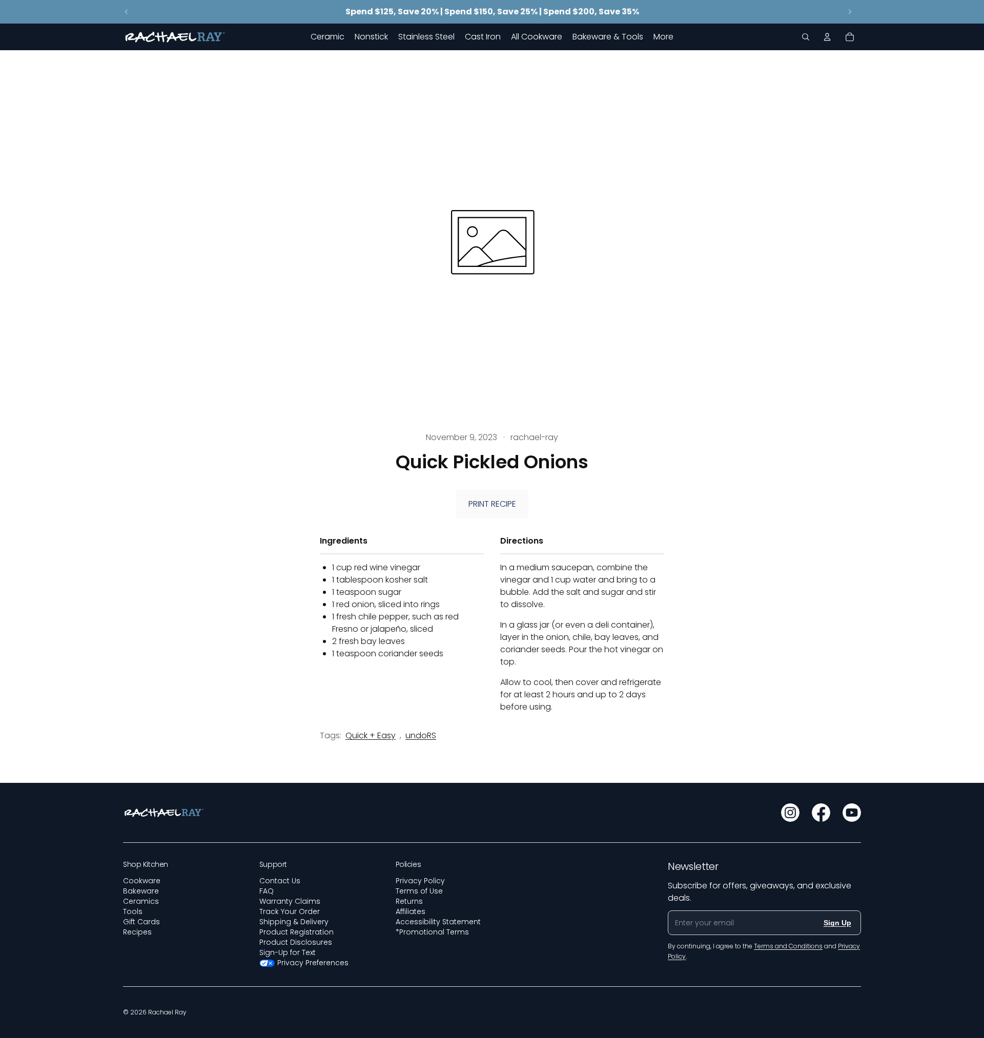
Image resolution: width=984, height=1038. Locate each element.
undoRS (420, 735)
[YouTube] (852, 812)
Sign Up (837, 923)
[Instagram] (790, 812)
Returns (409, 901)
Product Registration (296, 932)
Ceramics (141, 901)
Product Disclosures (295, 942)
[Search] (805, 37)
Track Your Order (289, 911)
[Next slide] (849, 12)
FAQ (266, 891)
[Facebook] (821, 812)
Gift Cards (141, 922)
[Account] (827, 37)
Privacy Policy (420, 881)
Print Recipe (492, 504)
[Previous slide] (126, 12)
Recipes (137, 932)
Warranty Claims (289, 901)
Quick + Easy (370, 735)
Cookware (141, 881)
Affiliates (410, 911)
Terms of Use (419, 891)
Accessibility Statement (438, 922)
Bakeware (141, 891)
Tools (132, 911)
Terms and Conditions (788, 946)
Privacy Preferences (312, 963)
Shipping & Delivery (294, 922)
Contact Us (279, 881)
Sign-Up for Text (287, 952)
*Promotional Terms (432, 932)
